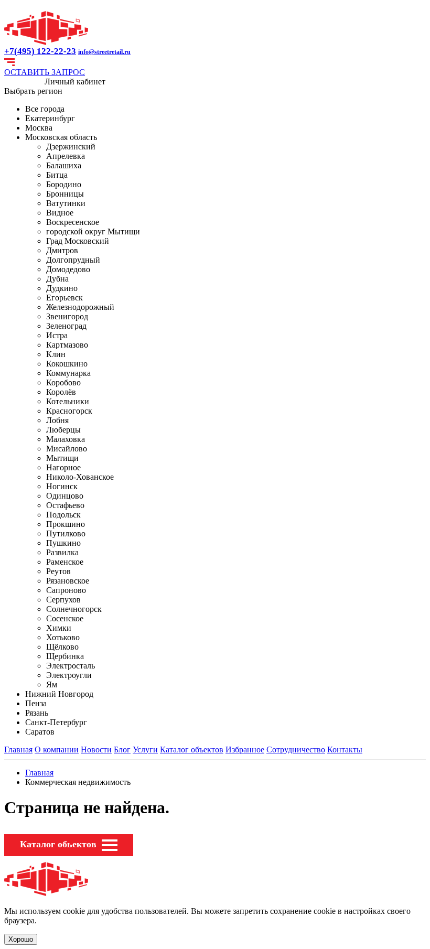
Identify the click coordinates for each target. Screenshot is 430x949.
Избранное (244, 749)
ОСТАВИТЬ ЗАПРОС (44, 72)
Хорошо (20, 939)
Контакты (344, 749)
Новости (96, 749)
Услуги (145, 749)
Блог (122, 749)
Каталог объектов (191, 749)
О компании (57, 749)
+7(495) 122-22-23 (40, 51)
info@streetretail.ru (104, 52)
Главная (18, 749)
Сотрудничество (295, 749)
